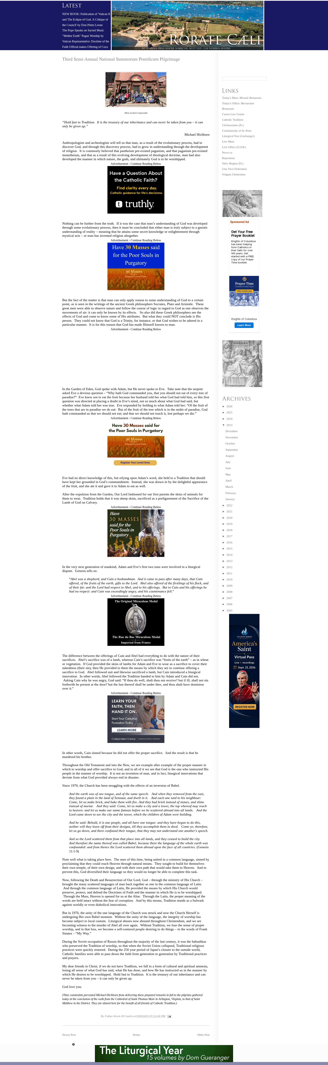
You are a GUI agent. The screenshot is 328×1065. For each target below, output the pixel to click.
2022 (229, 505)
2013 (229, 561)
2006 (229, 604)
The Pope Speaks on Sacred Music (83, 30)
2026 (229, 406)
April (229, 480)
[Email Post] (168, 1016)
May (228, 474)
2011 (229, 573)
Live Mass (228, 141)
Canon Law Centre (233, 114)
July (228, 462)
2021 (229, 511)
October (230, 443)
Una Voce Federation (234, 168)
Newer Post (69, 1034)
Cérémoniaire (230, 125)
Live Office (229, 147)
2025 (229, 412)
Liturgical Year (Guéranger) (238, 136)
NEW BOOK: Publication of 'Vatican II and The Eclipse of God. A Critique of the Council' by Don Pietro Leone (86, 19)
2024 (229, 418)
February (231, 493)
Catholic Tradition (232, 119)
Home (136, 1034)
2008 (229, 591)
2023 (229, 425)
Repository (228, 158)
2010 (229, 579)
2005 (229, 610)
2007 (229, 598)
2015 (229, 548)
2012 (229, 567)
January (230, 499)
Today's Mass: (241, 97)
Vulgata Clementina (233, 174)
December (232, 431)
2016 (229, 542)
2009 (229, 585)
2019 (229, 523)
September (232, 449)
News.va (227, 152)
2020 (229, 517)
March (229, 486)
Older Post (203, 1034)
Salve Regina (230, 163)
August (230, 455)
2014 (229, 554)
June (228, 468)
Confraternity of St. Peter (237, 130)
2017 (229, 536)
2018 (229, 530)
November (232, 437)
